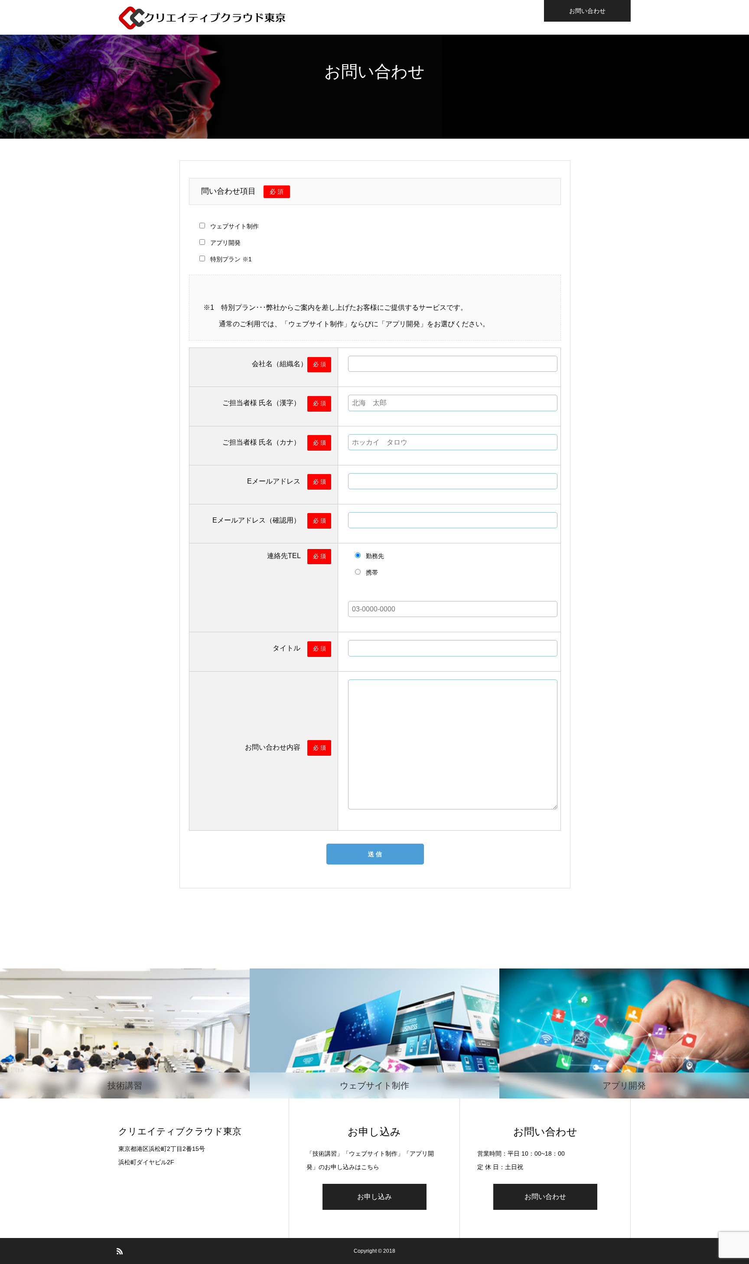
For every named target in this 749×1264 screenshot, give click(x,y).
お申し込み (374, 1196)
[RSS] (119, 1251)
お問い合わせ (587, 10)
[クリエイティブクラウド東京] (202, 17)
